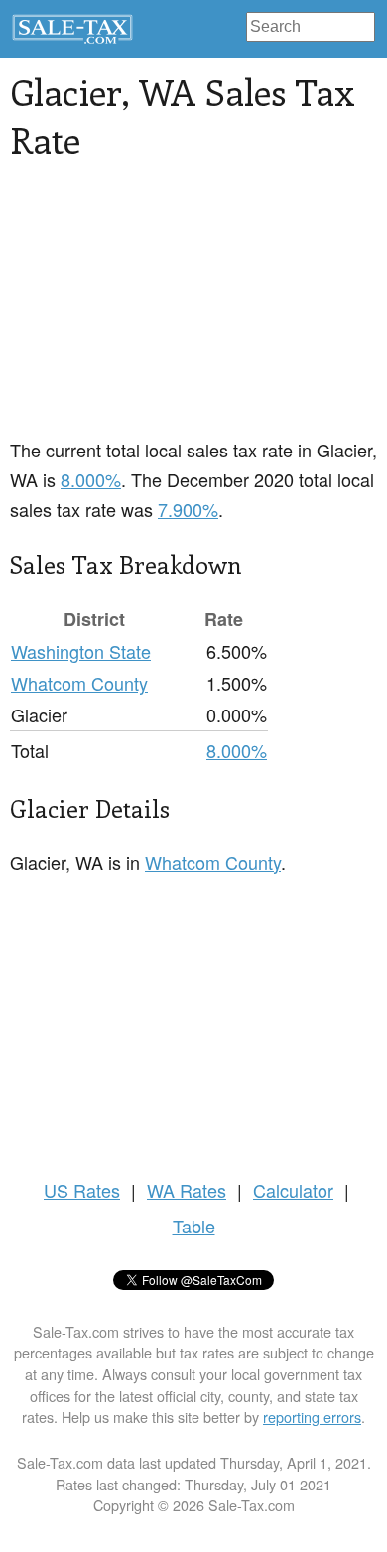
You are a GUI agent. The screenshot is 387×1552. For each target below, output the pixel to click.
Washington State (81, 651)
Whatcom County (79, 683)
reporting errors (312, 1416)
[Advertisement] (193, 311)
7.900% (188, 509)
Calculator (293, 1190)
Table (194, 1225)
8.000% (91, 479)
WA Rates (186, 1190)
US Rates (82, 1190)
